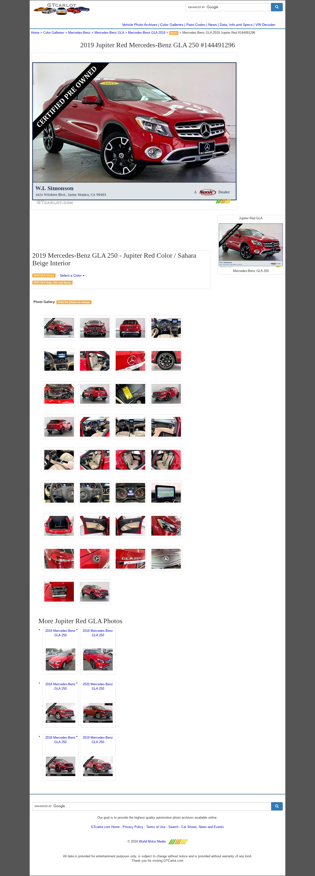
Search (173, 827)
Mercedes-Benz (79, 32)
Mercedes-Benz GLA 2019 (146, 32)
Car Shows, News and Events (202, 827)
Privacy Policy (133, 827)
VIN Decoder (265, 25)
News (212, 25)
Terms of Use (155, 827)
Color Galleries (171, 25)
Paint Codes (195, 25)
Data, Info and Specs (236, 25)
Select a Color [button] (71, 275)
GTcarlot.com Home (105, 827)
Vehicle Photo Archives (139, 25)
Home (35, 32)
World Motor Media (152, 841)
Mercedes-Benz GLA (109, 32)
